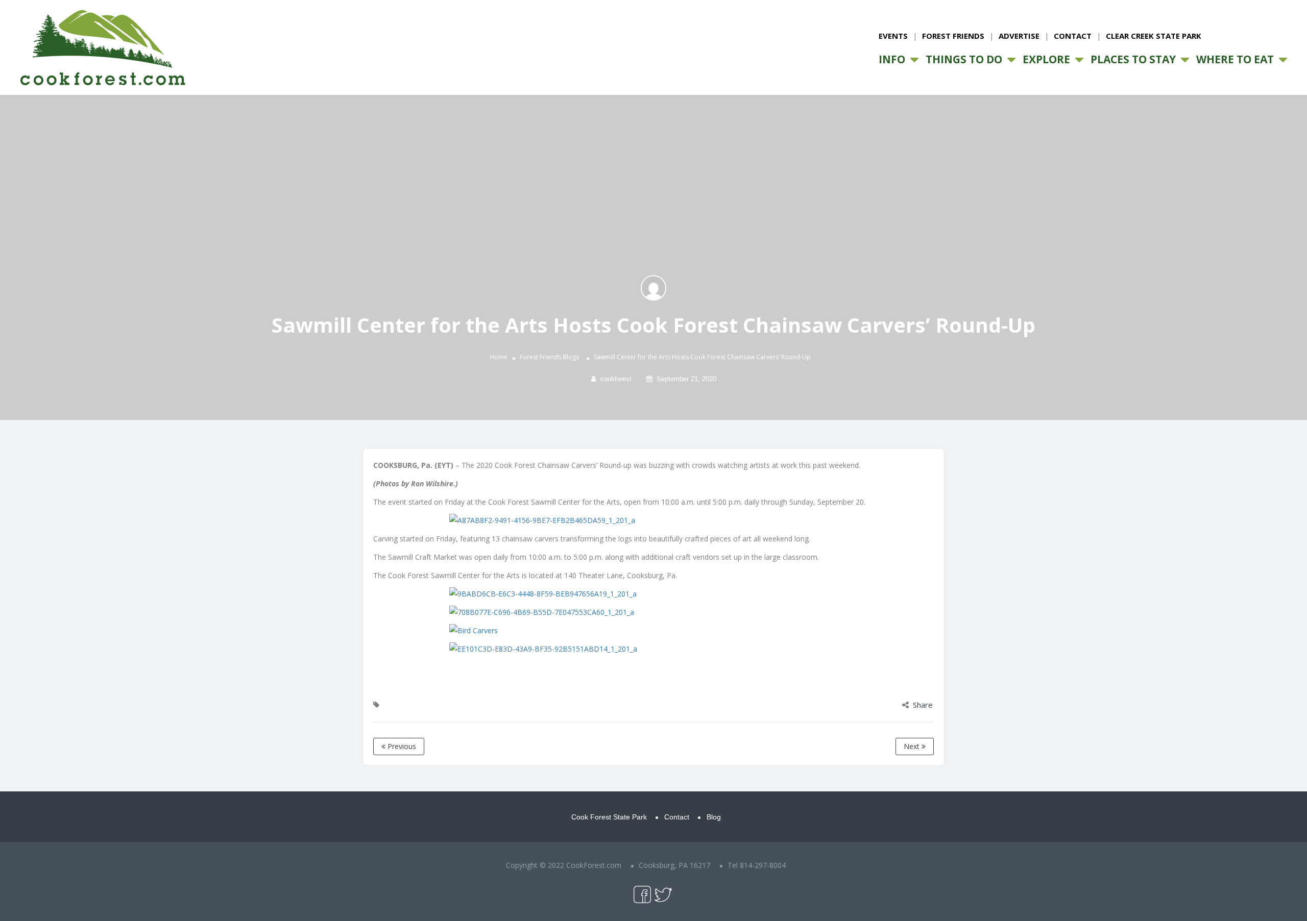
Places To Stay (1133, 59)
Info (892, 59)
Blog (714, 817)
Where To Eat (1235, 59)
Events (893, 36)
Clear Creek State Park (1153, 36)
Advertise (1019, 36)
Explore (1046, 59)
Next (913, 746)
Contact (1073, 36)
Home (498, 357)
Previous (400, 746)
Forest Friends (953, 36)
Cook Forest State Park (609, 817)
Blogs (571, 357)
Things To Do (964, 59)
